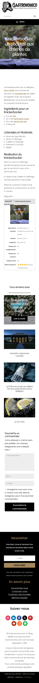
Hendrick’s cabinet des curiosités (19, 354)
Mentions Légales (19, 597)
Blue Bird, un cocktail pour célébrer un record (19, 305)
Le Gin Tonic (19, 421)
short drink (9, 90)
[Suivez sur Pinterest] (30, 618)
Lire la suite (19, 318)
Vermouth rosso (21, 119)
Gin (14, 116)
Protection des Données (19, 594)
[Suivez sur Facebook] (19, 618)
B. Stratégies (27, 677)
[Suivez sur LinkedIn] (13, 618)
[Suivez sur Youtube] (14, 623)
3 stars (27, 201)
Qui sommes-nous (19, 588)
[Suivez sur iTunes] (19, 623)
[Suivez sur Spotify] (25, 623)
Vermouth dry (20, 121)
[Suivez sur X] (24, 618)
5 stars (11, 205)
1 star (17, 201)
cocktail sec (21, 93)
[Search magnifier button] (34, 16)
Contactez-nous (19, 591)
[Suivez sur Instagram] (8, 618)
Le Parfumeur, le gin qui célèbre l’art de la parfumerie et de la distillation (19, 388)
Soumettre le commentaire (19, 507)
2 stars (21, 201)
